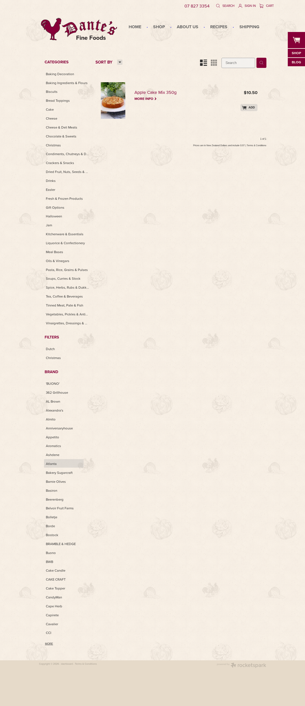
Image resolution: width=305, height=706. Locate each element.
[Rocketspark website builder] (241, 665)
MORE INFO (145, 98)
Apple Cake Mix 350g (155, 92)
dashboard (67, 664)
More (49, 643)
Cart (269, 5)
